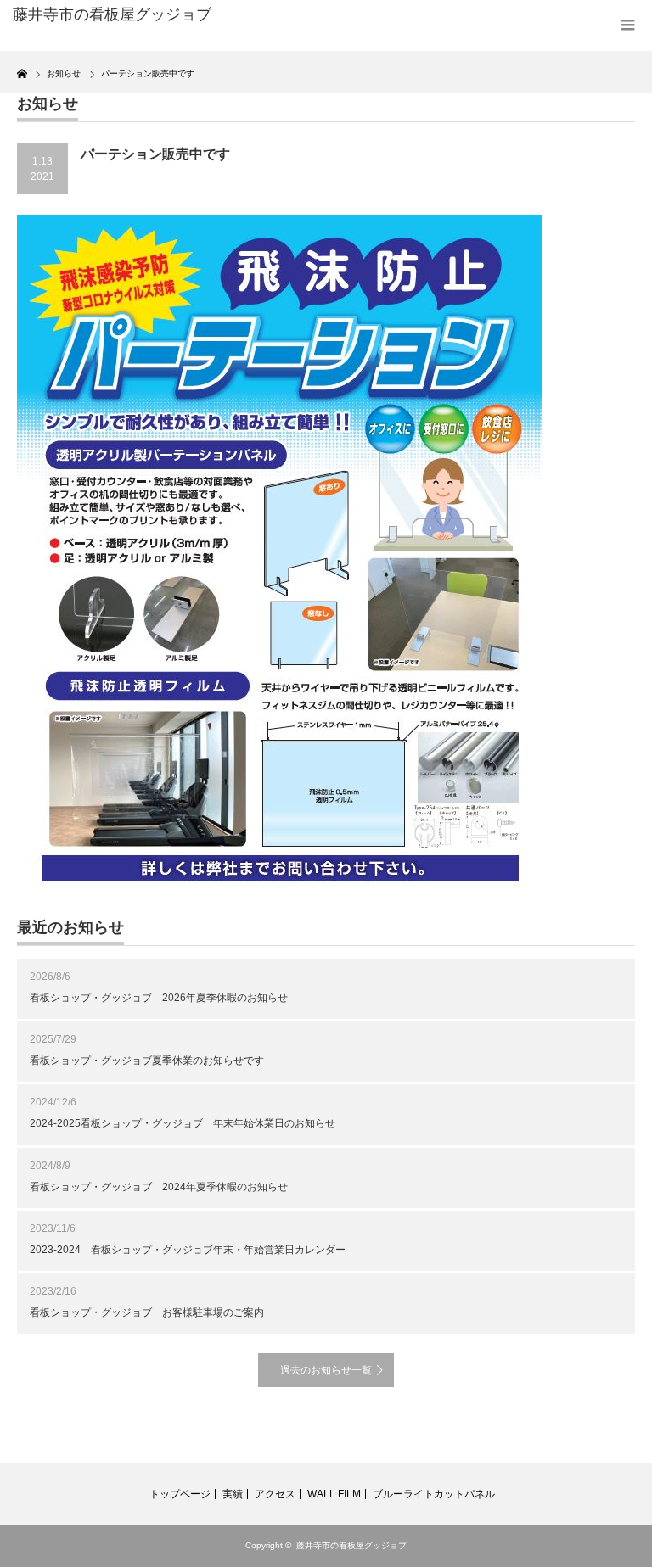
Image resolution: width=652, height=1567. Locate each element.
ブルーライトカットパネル (434, 1494)
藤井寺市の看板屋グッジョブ (351, 1545)
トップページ (180, 1494)
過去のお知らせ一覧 (326, 1370)
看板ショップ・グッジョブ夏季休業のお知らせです (147, 1060)
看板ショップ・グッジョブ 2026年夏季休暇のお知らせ (159, 998)
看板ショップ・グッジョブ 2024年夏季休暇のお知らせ (159, 1187)
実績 (232, 1494)
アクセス (275, 1494)
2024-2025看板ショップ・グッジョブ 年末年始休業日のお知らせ (182, 1123)
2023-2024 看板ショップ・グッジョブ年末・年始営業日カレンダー (188, 1250)
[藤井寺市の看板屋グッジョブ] (143, 15)
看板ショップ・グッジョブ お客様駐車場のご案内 (147, 1312)
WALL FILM (334, 1494)
